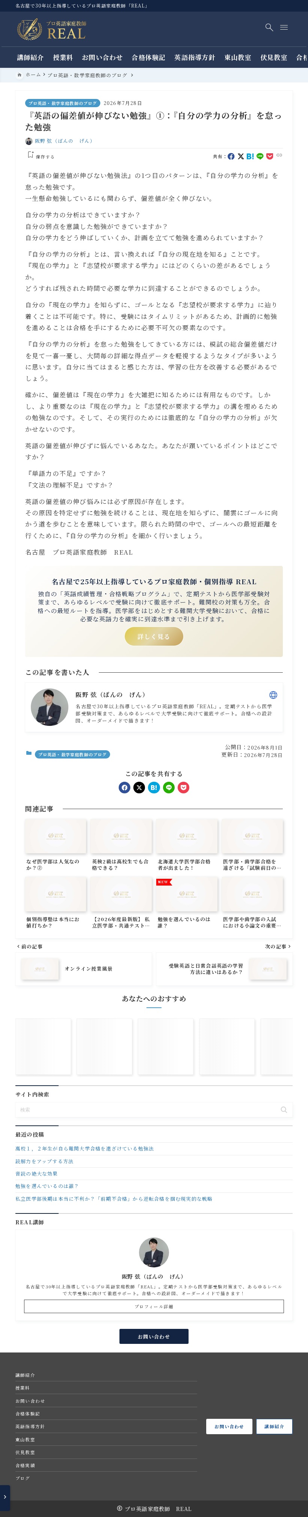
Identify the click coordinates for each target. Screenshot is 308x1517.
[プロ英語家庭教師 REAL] (52, 29)
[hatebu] (250, 156)
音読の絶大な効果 (36, 1173)
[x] (241, 156)
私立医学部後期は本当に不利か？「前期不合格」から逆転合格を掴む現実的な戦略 (114, 1198)
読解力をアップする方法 (44, 1161)
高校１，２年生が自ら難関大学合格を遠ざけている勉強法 (84, 1148)
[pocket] (269, 156)
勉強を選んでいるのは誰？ (47, 1185)
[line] (260, 156)
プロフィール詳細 (154, 1306)
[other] (273, 695)
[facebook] (231, 156)
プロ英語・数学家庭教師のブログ (63, 103)
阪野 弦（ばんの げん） (65, 140)
